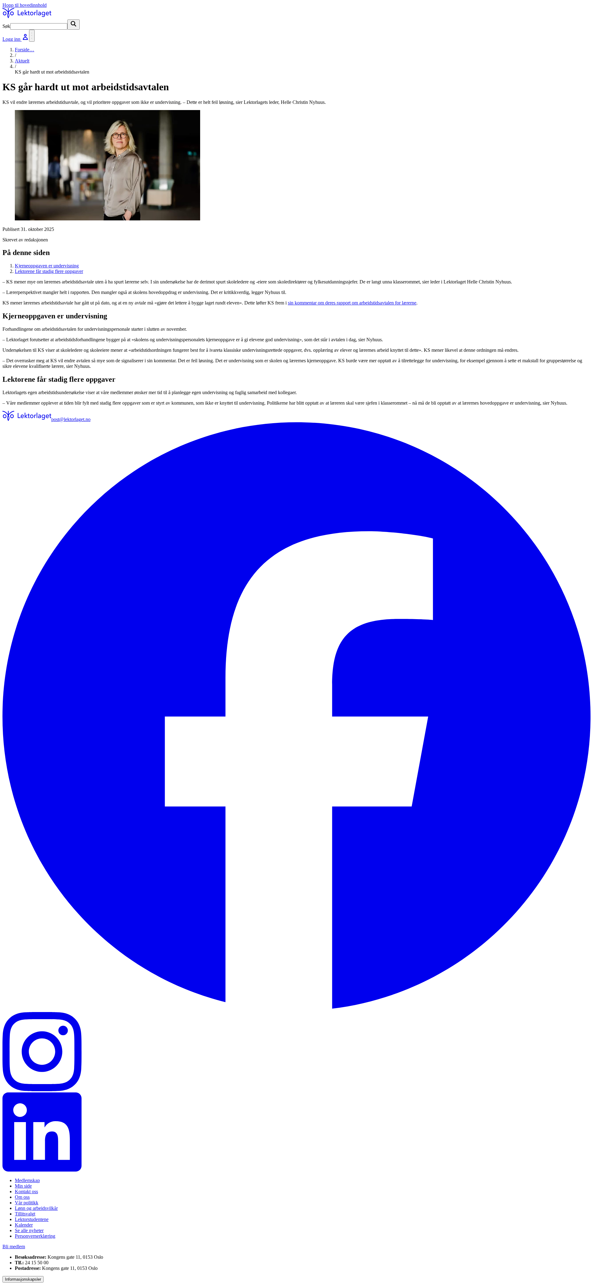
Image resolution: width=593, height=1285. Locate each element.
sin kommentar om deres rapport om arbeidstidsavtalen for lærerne (352, 302)
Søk (6, 26)
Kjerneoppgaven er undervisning (47, 265)
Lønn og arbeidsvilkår (36, 1208)
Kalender (24, 1225)
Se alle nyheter (29, 1230)
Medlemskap (27, 1180)
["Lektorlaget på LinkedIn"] (296, 1132)
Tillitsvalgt (25, 1213)
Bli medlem (13, 1246)
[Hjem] (26, 16)
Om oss (22, 1197)
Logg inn (12, 39)
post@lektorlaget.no (70, 419)
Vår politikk (26, 1202)
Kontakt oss (26, 1191)
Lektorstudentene (31, 1219)
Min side (23, 1186)
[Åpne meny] (32, 36)
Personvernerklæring (35, 1236)
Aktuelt (22, 60)
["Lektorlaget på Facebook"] (296, 717)
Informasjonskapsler (23, 1279)
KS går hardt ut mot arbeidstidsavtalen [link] (52, 71)
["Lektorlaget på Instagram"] (296, 1052)
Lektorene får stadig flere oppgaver (49, 271)
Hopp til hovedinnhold (24, 5)
